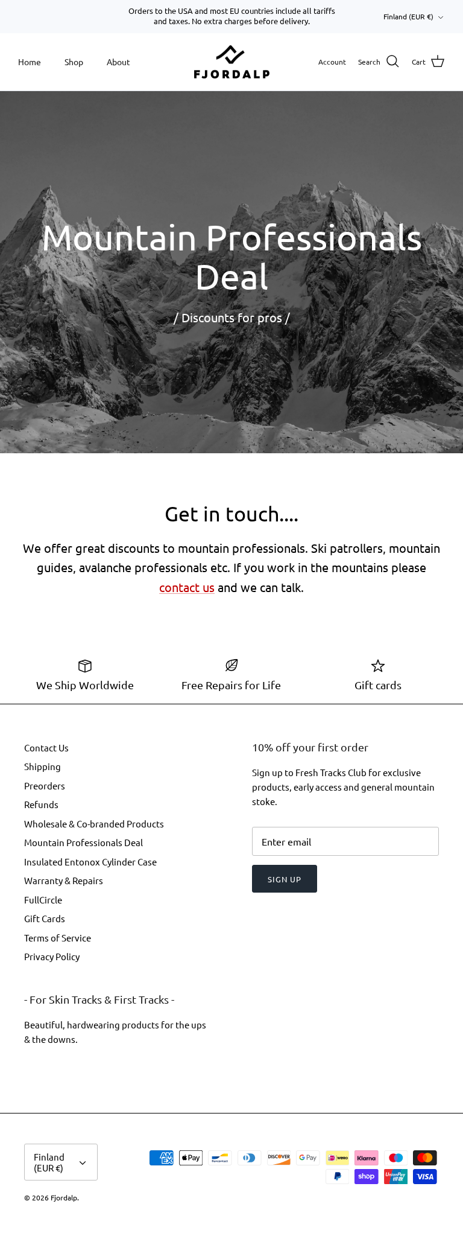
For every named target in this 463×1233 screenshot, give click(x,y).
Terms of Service (57, 937)
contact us (187, 586)
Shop (74, 61)
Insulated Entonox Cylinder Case (90, 861)
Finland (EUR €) (408, 16)
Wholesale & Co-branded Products (94, 823)
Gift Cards (44, 918)
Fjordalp (64, 1197)
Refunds (41, 804)
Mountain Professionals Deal (83, 842)
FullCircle (43, 899)
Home (29, 61)
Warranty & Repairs (63, 880)
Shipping (42, 766)
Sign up (284, 879)
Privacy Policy (52, 956)
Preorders (44, 785)
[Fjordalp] (231, 62)
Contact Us (46, 747)
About (118, 61)
